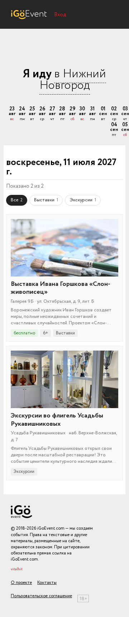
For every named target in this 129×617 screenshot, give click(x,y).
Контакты (47, 583)
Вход (60, 14)
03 (125, 113)
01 (103, 113)
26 (42, 113)
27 (52, 113)
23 (12, 113)
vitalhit (17, 569)
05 (125, 129)
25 (32, 113)
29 (72, 113)
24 (22, 113)
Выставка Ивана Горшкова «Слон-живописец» (60, 288)
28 (62, 113)
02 (114, 113)
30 (82, 113)
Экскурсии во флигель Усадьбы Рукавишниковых (57, 420)
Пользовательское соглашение (41, 596)
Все (17, 200)
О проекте (21, 583)
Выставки (46, 200)
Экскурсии (83, 200)
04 (114, 129)
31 (92, 113)
